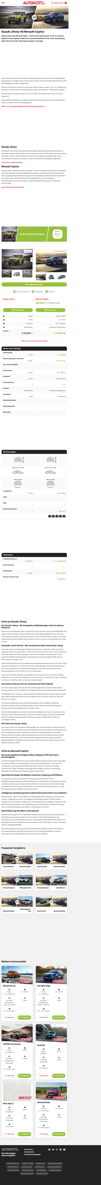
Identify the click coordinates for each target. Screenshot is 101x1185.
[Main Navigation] (3, 2)
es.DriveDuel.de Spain (27, 1167)
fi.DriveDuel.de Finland (41, 1173)
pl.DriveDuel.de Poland (13, 1170)
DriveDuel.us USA (40, 1163)
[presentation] (2, 259)
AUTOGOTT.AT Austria (27, 1163)
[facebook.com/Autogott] (49, 1149)
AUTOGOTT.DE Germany (13, 1163)
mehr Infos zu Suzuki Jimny (12, 162)
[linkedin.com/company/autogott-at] (60, 1149)
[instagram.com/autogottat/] (57, 1149)
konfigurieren (19, 310)
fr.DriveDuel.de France (12, 1167)
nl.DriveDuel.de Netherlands (54, 1167)
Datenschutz (29, 1152)
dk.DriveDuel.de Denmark (27, 1173)
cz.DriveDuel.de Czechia (27, 1170)
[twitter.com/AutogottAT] (53, 1149)
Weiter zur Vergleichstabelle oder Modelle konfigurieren (23, 106)
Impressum (28, 1149)
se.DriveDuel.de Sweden (55, 1170)
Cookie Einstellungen (32, 1154)
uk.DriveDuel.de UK (39, 1167)
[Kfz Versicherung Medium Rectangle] (34, 341)
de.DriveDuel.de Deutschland (55, 1163)
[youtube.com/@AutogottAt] (64, 1149)
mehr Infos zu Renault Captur (12, 187)
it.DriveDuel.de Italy (41, 1170)
